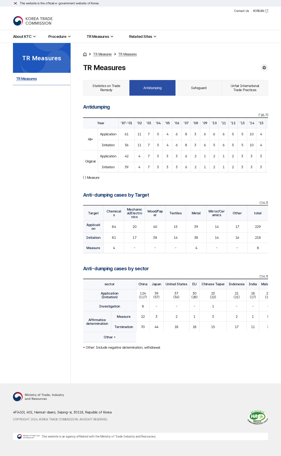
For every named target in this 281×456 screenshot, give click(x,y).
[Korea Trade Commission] (33, 21)
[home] (85, 54)
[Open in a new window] (256, 417)
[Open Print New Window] (264, 67)
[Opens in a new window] (38, 397)
